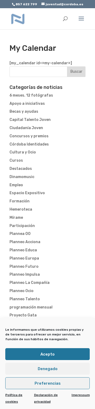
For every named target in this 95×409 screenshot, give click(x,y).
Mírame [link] (16, 217)
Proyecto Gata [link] (23, 315)
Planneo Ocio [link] (22, 291)
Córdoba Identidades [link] (29, 144)
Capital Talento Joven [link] (30, 119)
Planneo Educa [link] (23, 250)
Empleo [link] (16, 185)
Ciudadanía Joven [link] (26, 128)
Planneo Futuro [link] (24, 266)
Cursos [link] (16, 160)
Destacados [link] (21, 168)
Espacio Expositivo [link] (27, 193)
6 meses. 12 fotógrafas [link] (31, 95)
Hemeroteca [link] (21, 209)
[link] (18, 18)
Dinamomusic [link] (22, 177)
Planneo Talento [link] (25, 299)
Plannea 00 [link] (20, 233)
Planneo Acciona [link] (25, 242)
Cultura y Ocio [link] (23, 152)
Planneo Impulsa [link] (25, 274)
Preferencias (48, 383)
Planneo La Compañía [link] (30, 282)
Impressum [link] (81, 395)
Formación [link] (20, 201)
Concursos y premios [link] (29, 136)
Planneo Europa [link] (24, 258)
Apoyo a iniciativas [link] (27, 103)
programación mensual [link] (31, 307)
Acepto (47, 354)
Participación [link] (22, 226)
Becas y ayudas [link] (24, 111)
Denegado (48, 368)
